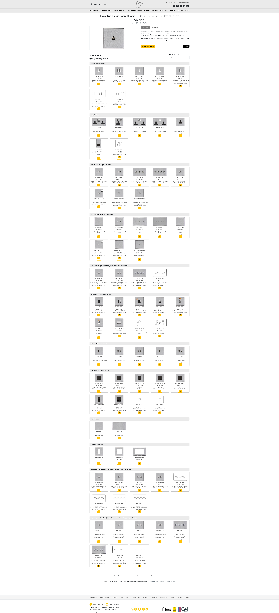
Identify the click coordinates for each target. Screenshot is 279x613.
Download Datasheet (149, 46)
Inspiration (147, 10)
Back (187, 46)
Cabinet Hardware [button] (105, 10)
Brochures (155, 10)
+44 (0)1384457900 (171, 2)
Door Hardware (93, 597)
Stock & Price (163, 10)
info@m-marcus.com (184, 2)
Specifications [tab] (154, 27)
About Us (180, 597)
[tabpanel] (165, 35)
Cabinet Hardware (104, 597)
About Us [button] (179, 10)
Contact (187, 10)
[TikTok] (187, 6)
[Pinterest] (177, 6)
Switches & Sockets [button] (119, 10)
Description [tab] (145, 27)
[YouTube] (184, 6)
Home (105, 581)
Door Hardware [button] (94, 10)
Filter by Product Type (175, 54)
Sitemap (95, 612)
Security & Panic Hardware (135, 10)
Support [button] (172, 10)
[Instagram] (174, 6)
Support (172, 597)
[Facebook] (181, 6)
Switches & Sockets (118, 597)
